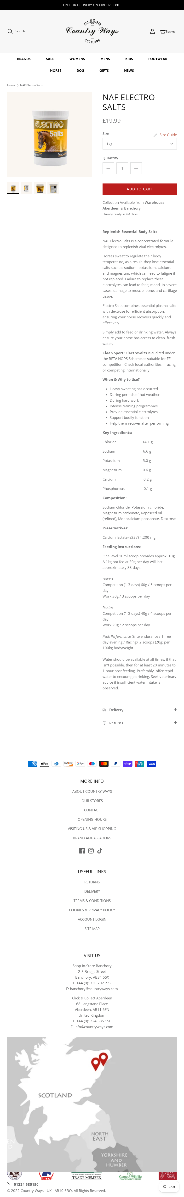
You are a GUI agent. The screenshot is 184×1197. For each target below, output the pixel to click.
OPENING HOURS (92, 819)
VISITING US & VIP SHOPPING (92, 828)
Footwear (157, 58)
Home (11, 85)
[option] (49, 134)
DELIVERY (92, 891)
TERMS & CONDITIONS (92, 900)
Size (106, 133)
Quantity (110, 157)
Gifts (104, 70)
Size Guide (168, 134)
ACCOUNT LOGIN (92, 919)
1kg (109, 143)
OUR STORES (92, 800)
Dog (80, 70)
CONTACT (92, 810)
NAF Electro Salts (31, 85)
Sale (50, 58)
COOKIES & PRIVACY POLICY (92, 910)
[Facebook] (82, 850)
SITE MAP (92, 928)
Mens (105, 58)
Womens (77, 58)
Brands (24, 58)
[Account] (152, 31)
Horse (55, 70)
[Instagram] (91, 850)
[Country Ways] (92, 31)
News (129, 70)
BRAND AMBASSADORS (92, 838)
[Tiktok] (100, 850)
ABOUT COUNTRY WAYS (92, 791)
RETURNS (92, 882)
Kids (129, 58)
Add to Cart (139, 189)
